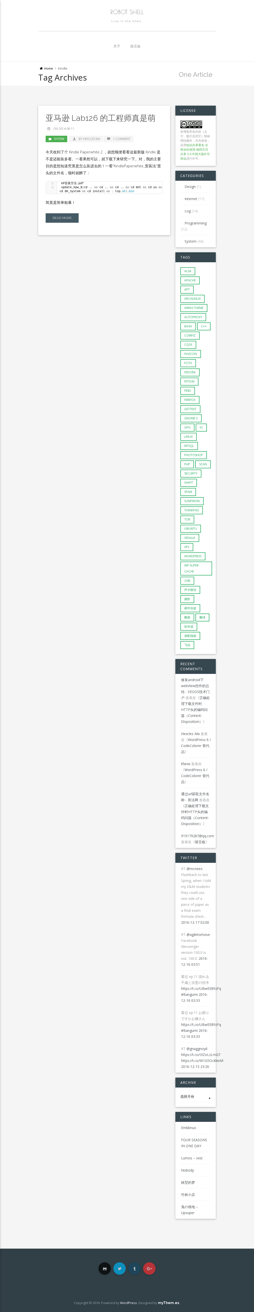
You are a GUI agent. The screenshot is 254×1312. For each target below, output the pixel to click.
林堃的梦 (188, 1182)
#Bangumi (189, 994)
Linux (188, 437)
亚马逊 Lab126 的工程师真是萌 (101, 118)
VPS (186, 547)
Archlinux (192, 299)
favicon (190, 354)
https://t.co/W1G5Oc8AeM (202, 1060)
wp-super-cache (191, 568)
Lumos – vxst (192, 1158)
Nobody (187, 1170)
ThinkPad (191, 510)
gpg (187, 427)
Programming (196, 223)
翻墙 (187, 617)
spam (188, 492)
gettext (190, 409)
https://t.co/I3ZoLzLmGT (201, 1054)
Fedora (190, 372)
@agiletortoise (198, 934)
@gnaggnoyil (197, 1048)
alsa (187, 271)
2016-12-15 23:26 (195, 1066)
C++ (204, 326)
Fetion (189, 381)
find (187, 391)
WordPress (192, 556)
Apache (190, 280)
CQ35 (188, 345)
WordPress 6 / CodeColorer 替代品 (196, 745)
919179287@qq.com (197, 835)
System (59, 139)
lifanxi (185, 763)
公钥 (187, 580)
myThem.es (168, 1303)
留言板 (135, 46)
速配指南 (190, 636)
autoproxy (193, 317)
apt (187, 289)
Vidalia (189, 538)
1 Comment (121, 139)
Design (190, 186)
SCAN (203, 464)
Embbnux (188, 1127)
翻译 (202, 617)
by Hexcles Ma (89, 139)
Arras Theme (193, 308)
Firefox (189, 400)
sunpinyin (192, 501)
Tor (187, 519)
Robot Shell (127, 11)
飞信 (187, 645)
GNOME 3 (191, 418)
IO (201, 427)
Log (188, 211)
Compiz (190, 335)
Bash (188, 326)
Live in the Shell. (127, 21)
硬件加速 (190, 608)
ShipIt (188, 483)
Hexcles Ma (190, 733)
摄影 (187, 599)
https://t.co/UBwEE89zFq (201, 988)
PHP (187, 464)
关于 (116, 46)
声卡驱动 (190, 590)
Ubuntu (190, 528)
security (190, 473)
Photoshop (193, 455)
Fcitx (188, 363)
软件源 (188, 626)
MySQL (189, 446)
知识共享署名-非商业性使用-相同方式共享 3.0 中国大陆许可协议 (195, 152)
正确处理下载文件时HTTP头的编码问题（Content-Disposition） (195, 709)
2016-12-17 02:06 (195, 922)
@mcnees (194, 868)
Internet (191, 198)
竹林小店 (188, 1194)
